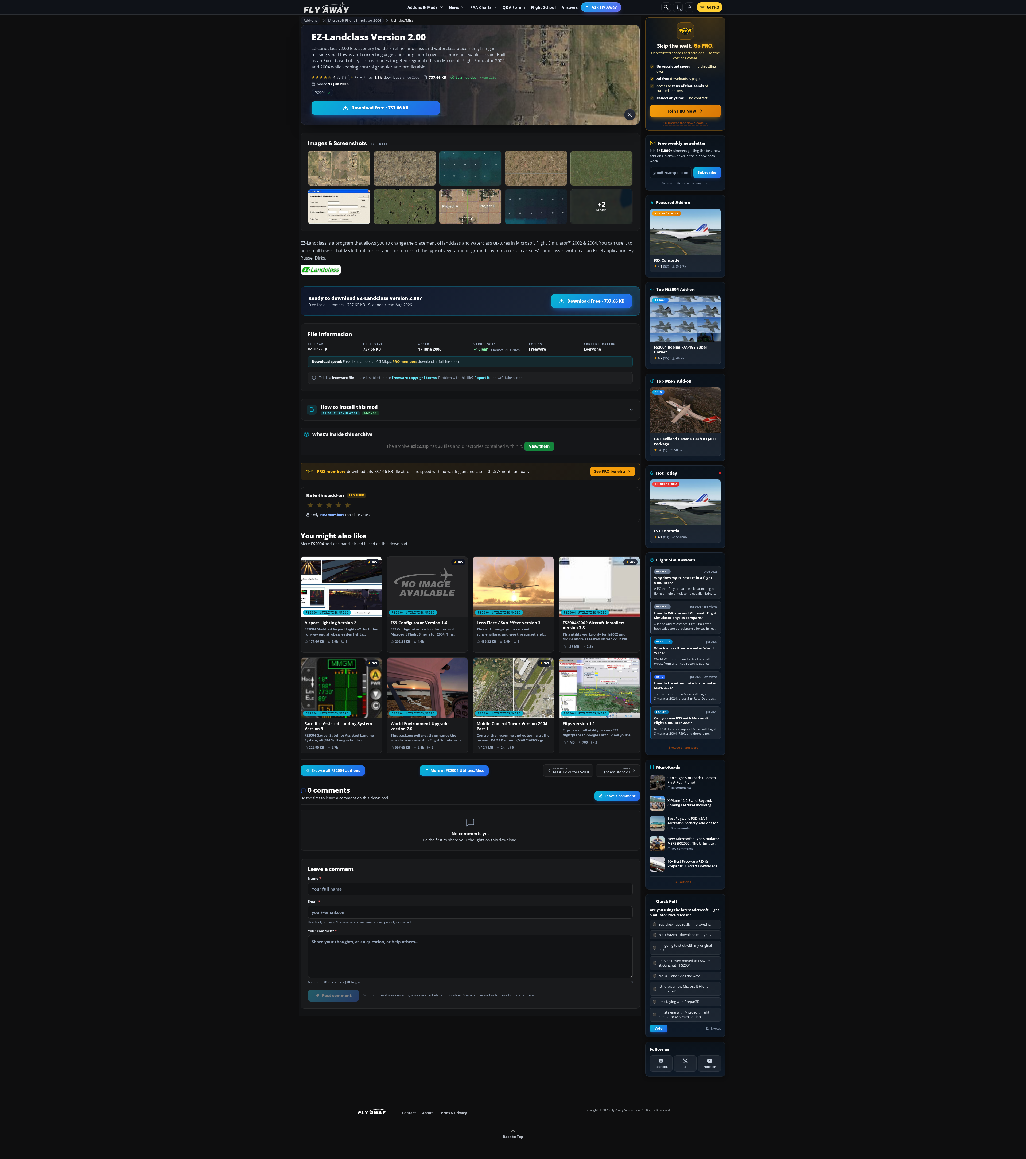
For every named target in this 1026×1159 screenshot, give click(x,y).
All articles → (685, 882)
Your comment (322, 931)
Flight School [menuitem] (543, 7)
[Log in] (689, 7)
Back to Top (513, 1136)
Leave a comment (620, 796)
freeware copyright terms (414, 377)
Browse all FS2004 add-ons (335, 770)
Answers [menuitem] (570, 7)
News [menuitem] (454, 7)
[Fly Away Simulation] (326, 7)
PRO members (404, 361)
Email (314, 902)
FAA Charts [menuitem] (480, 7)
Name (314, 878)
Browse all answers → (685, 747)
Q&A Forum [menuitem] (514, 7)
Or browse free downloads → (685, 123)
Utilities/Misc (402, 20)
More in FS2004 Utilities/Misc (457, 770)
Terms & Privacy (453, 1112)
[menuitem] (601, 7)
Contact (409, 1112)
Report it (482, 377)
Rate (358, 77)
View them (539, 446)
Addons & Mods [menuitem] (422, 7)
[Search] (666, 7)
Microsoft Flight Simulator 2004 (354, 20)
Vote (659, 1028)
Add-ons (310, 20)
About (427, 1112)
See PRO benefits (610, 471)
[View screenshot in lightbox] (629, 114)
